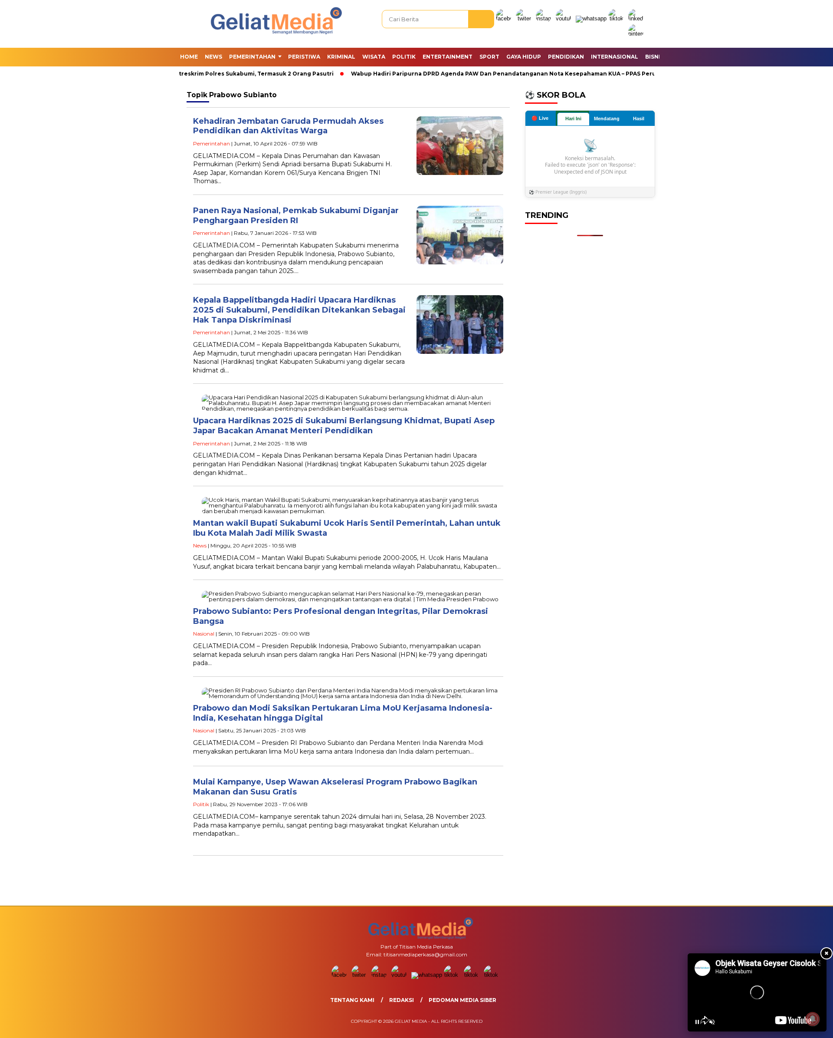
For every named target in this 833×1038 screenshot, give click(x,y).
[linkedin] (637, 18)
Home (189, 56)
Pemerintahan (252, 56)
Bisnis (654, 56)
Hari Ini (573, 118)
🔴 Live (539, 118)
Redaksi (401, 1000)
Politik (404, 56)
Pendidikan (566, 56)
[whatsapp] (591, 18)
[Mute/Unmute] (712, 1022)
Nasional (203, 633)
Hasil (638, 118)
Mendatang (607, 118)
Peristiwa (304, 56)
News (213, 56)
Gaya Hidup (523, 56)
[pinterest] (637, 33)
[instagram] (545, 18)
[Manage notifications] (813, 1019)
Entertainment (447, 56)
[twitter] (525, 18)
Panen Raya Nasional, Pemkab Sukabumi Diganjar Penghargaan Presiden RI (296, 215)
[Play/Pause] (697, 1022)
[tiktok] (617, 18)
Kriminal (341, 56)
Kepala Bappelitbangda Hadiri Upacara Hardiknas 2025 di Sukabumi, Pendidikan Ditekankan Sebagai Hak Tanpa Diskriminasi (299, 309)
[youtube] (565, 18)
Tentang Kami (352, 1000)
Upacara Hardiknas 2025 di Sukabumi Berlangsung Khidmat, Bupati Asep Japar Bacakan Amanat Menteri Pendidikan (344, 425)
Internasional (614, 56)
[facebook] (505, 18)
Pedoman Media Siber (462, 1000)
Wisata (373, 56)
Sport (489, 56)
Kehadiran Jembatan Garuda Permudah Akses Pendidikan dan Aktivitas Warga (288, 126)
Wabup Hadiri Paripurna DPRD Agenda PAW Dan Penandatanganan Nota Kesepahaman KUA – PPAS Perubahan (498, 73)
